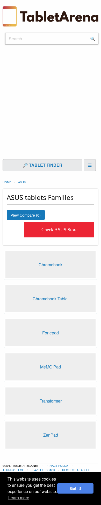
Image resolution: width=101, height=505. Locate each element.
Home (7, 182)
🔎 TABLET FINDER (42, 165)
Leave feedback (43, 470)
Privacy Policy (57, 465)
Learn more (18, 498)
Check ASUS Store (59, 229)
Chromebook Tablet (51, 299)
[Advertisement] (50, 104)
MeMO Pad (50, 367)
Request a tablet (76, 470)
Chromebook (50, 265)
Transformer (51, 401)
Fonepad (50, 333)
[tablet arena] (50, 16)
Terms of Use (13, 470)
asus (22, 182)
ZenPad (50, 435)
